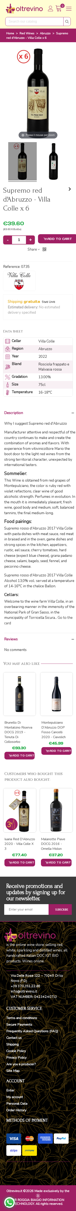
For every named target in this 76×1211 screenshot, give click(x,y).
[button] (38, 312)
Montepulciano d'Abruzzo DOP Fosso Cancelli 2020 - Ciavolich (53, 729)
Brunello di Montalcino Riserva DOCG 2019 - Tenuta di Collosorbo (18, 732)
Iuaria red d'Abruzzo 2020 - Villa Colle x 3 (19, 844)
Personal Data (16, 1103)
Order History (16, 1110)
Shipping (12, 1044)
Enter (10, 1090)
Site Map (13, 1070)
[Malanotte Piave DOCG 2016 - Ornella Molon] (56, 810)
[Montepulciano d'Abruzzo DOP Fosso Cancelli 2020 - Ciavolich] (56, 694)
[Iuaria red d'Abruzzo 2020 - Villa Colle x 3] (19, 810)
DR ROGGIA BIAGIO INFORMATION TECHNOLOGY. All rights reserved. (38, 1202)
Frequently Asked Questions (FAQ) (32, 1031)
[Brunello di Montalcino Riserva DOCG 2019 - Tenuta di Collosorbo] (19, 694)
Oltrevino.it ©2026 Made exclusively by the (38, 1191)
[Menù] (69, 8)
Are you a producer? (21, 1064)
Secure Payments (19, 1024)
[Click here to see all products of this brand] (19, 281)
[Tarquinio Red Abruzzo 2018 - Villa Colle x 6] (69, 189)
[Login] (51, 8)
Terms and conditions (21, 1018)
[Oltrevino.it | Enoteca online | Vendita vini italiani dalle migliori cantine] (24, 8)
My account (14, 1097)
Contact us (14, 1037)
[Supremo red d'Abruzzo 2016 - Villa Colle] (22, 162)
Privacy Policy (16, 1057)
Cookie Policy (16, 1051)
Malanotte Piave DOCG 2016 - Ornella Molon (53, 844)
